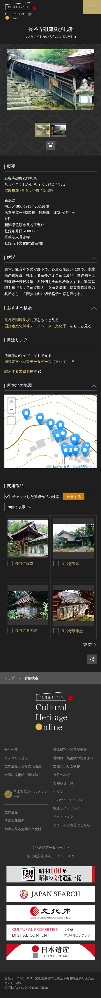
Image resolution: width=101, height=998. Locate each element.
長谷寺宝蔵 (70, 564)
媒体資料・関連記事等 (70, 749)
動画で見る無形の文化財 (22, 829)
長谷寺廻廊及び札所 (20, 320)
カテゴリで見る (16, 758)
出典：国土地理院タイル (79, 466)
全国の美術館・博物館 (21, 775)
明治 (25, 191)
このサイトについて (68, 800)
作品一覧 (11, 749)
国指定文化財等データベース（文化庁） (37, 326)
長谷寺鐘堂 (24, 564)
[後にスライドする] (90, 645)
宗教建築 (11, 191)
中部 (36, 191)
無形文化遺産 (14, 820)
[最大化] (11, 420)
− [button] (11, 409)
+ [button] (11, 401)
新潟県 (48, 191)
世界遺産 (11, 812)
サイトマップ (63, 817)
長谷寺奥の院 (26, 631)
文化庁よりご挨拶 (66, 766)
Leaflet (57, 466)
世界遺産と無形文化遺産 (22, 766)
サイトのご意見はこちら (71, 825)
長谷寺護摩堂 (72, 631)
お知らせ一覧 (63, 783)
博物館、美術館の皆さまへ (73, 758)
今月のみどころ (65, 775)
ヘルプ (58, 792)
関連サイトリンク (66, 808)
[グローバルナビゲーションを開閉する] (92, 7)
